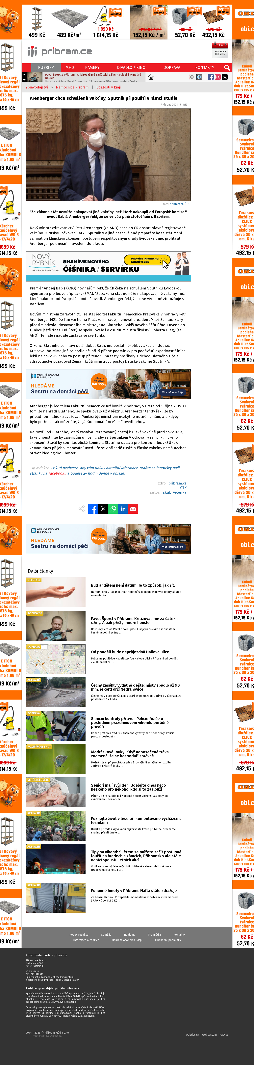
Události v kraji (108, 87)
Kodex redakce (79, 934)
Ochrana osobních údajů (127, 940)
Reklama (129, 934)
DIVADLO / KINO (131, 67)
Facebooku (57, 473)
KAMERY (92, 67)
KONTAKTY (204, 67)
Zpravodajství (37, 87)
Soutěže (106, 934)
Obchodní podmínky (168, 940)
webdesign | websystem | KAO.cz (207, 1034)
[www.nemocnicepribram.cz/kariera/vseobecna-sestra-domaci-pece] (108, 384)
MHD (69, 67)
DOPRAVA (172, 67)
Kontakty (179, 934)
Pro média (154, 934)
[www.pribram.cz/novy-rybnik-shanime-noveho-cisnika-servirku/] (108, 267)
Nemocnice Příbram (72, 87)
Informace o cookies (86, 940)
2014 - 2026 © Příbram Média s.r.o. (47, 1034)
